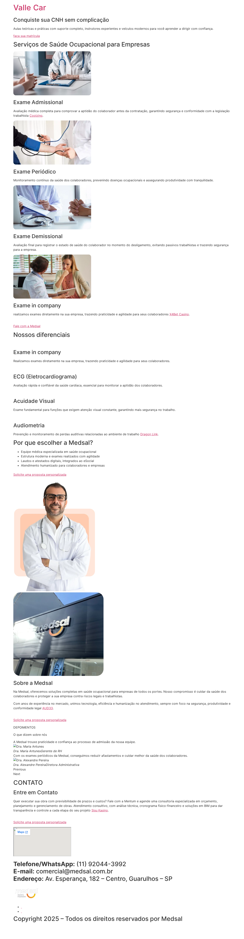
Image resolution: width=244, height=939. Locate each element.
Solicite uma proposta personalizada (39, 474)
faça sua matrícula (26, 36)
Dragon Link (149, 434)
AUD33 (47, 708)
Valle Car (29, 7)
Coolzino (36, 115)
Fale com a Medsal (26, 326)
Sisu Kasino (100, 810)
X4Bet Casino (179, 314)
